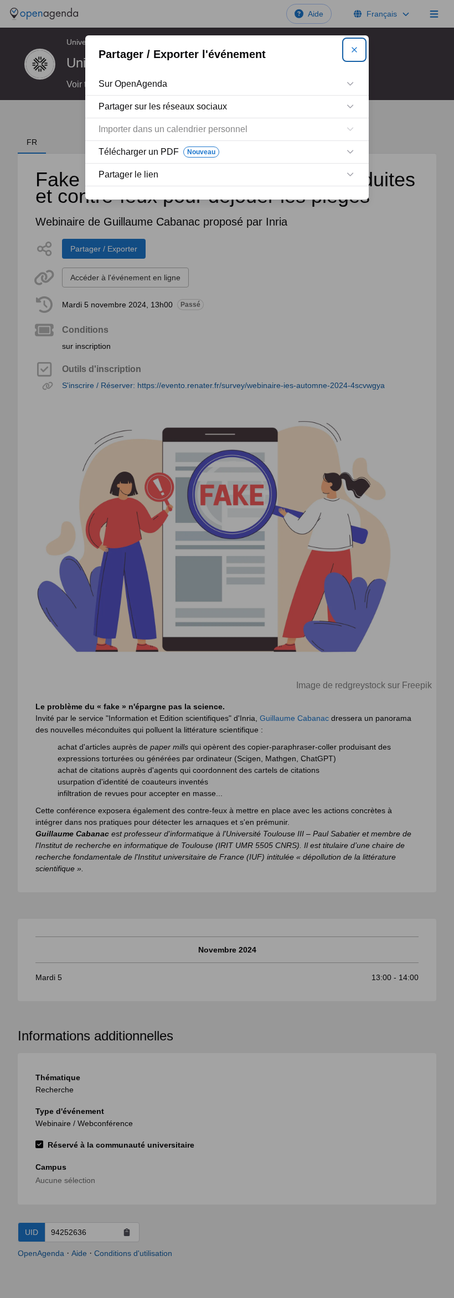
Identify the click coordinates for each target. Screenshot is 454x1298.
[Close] (354, 50)
